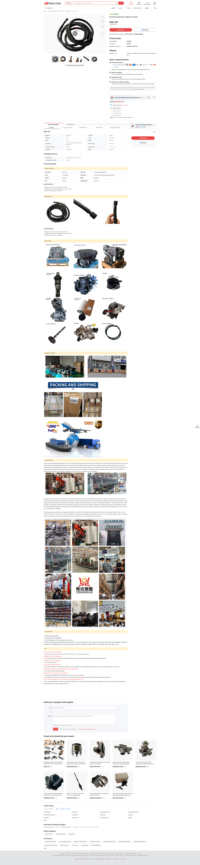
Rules (155, 8)
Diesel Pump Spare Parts (125, 841)
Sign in (154, 4)
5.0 (137, 127)
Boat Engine (75, 812)
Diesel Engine (47, 812)
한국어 (112, 855)
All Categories (49, 8)
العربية (108, 855)
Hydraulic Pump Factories (80, 841)
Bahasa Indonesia (143, 855)
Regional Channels (118, 853)
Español (68, 855)
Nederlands (103, 855)
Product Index (127, 853)
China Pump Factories (50, 841)
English (63, 855)
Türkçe (130, 855)
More (45, 848)
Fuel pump (102, 815)
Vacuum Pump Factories (65, 841)
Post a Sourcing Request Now (87, 729)
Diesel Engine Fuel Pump (140, 841)
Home (45, 11)
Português (74, 855)
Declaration (116, 858)
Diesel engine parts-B (133, 812)
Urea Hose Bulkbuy (95, 845)
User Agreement (108, 858)
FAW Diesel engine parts (49, 815)
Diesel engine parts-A (105, 812)
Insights (139, 853)
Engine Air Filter (48, 834)
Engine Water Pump (60, 834)
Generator (46, 817)
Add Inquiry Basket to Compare (75, 65)
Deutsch (97, 855)
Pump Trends (84, 845)
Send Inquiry (120, 30)
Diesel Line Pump (64, 845)
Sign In (112, 117)
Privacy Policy (123, 858)
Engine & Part (68, 11)
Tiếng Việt (136, 855)
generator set (75, 817)
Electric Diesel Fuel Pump (51, 845)
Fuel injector (75, 815)
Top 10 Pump (75, 845)
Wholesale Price (102, 853)
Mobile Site (134, 853)
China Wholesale (93, 853)
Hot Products (62, 853)
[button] (123, 127)
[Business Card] (154, 131)
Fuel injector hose (104, 817)
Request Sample (139, 34)
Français (79, 855)
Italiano (92, 855)
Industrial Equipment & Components (55, 11)
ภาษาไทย (126, 855)
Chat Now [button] (146, 30)
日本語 (117, 855)
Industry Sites (110, 853)
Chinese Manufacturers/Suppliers (81, 853)
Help (128, 8)
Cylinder (130, 817)
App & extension (137, 8)
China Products (69, 853)
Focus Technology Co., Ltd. (90, 858)
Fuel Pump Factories (95, 841)
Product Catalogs (65, 809)
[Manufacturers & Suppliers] (52, 3)
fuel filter (130, 815)
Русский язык (86, 855)
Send (55, 729)
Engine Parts (75, 11)
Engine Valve (72, 834)
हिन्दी (121, 855)
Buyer (120, 8)
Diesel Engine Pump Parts (109, 841)
